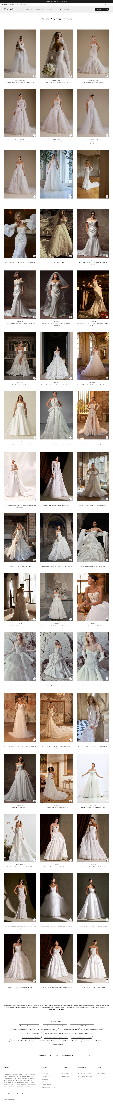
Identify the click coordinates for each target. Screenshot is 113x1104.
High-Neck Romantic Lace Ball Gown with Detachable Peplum (56, 445)
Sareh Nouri (56, 382)
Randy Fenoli (92, 382)
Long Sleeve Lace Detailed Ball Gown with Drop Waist (20, 142)
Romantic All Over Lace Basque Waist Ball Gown (20, 987)
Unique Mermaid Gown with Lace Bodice (92, 82)
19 (63, 993)
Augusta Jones (93, 805)
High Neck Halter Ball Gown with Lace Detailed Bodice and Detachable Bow (20, 506)
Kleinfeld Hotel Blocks (66, 1073)
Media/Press (45, 1073)
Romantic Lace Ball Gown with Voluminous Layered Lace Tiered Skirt (20, 686)
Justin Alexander (56, 805)
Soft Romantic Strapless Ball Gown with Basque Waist (93, 866)
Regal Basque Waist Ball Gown (20, 807)
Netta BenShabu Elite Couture (93, 200)
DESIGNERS (29, 9)
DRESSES (20, 9)
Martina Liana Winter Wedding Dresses (93, 1029)
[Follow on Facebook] (5, 1094)
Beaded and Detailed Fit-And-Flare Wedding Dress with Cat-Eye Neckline (93, 324)
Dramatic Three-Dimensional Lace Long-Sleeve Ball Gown (56, 384)
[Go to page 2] (68, 993)
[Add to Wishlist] (34, 76)
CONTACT (66, 9)
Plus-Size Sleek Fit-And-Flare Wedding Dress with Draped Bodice (93, 263)
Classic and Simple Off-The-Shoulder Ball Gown (93, 807)
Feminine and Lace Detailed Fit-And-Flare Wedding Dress (20, 262)
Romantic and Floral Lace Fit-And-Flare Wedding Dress (92, 203)
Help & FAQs (45, 1082)
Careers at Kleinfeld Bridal (48, 1071)
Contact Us (45, 1079)
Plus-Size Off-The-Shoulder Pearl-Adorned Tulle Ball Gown (93, 384)
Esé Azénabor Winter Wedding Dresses (92, 1041)
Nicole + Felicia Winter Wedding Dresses (30, 1033)
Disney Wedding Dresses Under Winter (81, 1037)
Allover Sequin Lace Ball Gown (56, 262)
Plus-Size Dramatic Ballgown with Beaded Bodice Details (56, 987)
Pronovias (93, 441)
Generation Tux (65, 1076)
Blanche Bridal (20, 382)
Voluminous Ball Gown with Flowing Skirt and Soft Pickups (56, 926)
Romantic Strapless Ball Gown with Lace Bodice (92, 987)
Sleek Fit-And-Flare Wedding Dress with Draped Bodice (20, 323)
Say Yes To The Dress (47, 1076)
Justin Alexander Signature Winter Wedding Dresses (58, 1033)
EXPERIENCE (50, 9)
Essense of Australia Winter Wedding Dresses (82, 1026)
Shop (9, 14)
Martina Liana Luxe (56, 441)
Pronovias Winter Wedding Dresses (84, 1033)
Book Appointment (102, 9)
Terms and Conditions (103, 1071)
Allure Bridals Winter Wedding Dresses (29, 1026)
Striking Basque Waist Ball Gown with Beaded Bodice (93, 926)
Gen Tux (25, 4)
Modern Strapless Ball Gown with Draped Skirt (92, 566)
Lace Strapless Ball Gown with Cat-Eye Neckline (20, 866)
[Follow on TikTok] (22, 1094)
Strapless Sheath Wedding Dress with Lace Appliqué (20, 82)
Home (5, 14)
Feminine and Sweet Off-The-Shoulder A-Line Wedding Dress (20, 746)
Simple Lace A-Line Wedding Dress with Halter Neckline (56, 203)
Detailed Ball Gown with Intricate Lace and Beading (93, 505)
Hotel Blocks (19, 4)
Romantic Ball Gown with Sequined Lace (20, 566)
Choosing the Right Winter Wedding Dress (56, 1055)
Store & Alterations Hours (48, 1087)
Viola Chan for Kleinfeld (20, 80)
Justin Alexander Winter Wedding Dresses (21, 1029)
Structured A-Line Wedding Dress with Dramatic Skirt (20, 626)
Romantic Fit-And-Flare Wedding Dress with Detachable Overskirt (93, 142)
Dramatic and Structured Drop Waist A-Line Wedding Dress (56, 566)
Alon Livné (56, 564)
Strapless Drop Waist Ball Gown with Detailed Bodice (93, 685)
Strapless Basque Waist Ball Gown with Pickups (56, 685)
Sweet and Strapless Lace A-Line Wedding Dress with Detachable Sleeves (93, 445)
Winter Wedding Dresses (18, 14)
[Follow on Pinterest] (13, 1094)
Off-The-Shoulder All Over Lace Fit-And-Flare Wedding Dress (56, 747)
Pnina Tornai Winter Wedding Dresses (45, 1029)
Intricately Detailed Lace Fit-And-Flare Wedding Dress (92, 746)
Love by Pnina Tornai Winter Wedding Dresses (54, 1026)
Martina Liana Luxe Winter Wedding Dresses (22, 1041)
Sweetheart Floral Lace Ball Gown (56, 142)
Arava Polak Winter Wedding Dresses (69, 1041)
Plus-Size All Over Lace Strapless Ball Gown (56, 807)
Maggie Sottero (56, 260)
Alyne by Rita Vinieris (20, 864)
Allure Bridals (20, 441)
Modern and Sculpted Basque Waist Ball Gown (56, 866)
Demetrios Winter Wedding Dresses (31, 1037)
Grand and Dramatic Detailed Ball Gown (20, 384)
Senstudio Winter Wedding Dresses (46, 1041)
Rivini (20, 682)
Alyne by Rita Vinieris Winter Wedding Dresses (56, 1037)
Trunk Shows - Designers (84, 1073)
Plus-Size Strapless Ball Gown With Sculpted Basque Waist (20, 444)
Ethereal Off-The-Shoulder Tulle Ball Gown (20, 203)
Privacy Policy (101, 1073)
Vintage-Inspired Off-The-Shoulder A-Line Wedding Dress (56, 626)
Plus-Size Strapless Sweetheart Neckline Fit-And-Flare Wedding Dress (56, 324)
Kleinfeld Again (12, 4)
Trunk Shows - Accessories (85, 1076)
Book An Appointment (83, 1071)
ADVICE (59, 9)
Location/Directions (47, 1084)
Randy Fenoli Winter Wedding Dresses (69, 1029)
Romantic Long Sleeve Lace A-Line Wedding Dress (56, 505)
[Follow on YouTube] (18, 1094)
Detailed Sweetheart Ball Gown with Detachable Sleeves (56, 82)
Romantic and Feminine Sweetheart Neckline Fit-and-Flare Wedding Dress (20, 927)
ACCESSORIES (39, 9)
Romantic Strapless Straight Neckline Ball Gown (93, 626)
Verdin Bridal (56, 200)
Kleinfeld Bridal (4, 4)
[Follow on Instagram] (9, 1094)
